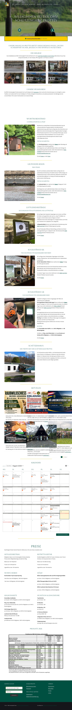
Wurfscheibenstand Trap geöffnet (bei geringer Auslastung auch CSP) (16, 476)
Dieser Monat (9, 465)
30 (32, 472)
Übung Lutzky (33, 475)
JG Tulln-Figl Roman (44, 489)
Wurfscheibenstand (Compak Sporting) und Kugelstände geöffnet (44, 481)
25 (13, 511)
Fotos (49, 156)
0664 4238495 (57, 306)
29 (51, 511)
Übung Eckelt (52, 476)
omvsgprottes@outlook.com (43, 153)
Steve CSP (23, 489)
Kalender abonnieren (63, 534)
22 (51, 502)
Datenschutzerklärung (24, 705)
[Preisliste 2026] (36, 632)
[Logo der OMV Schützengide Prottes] (7, 2)
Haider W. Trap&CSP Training (44, 476)
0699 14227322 (40, 226)
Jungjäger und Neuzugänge (54, 523)
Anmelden (14, 695)
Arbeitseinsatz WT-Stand (54, 515)
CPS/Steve (52, 497)
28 (13, 472)
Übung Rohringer (6, 475)
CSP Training (52, 489)
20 (32, 502)
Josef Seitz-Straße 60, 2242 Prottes (46, 56)
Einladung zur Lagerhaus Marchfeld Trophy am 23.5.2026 (17, 446)
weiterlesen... (68, 452)
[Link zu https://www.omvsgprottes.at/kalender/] (19, 30)
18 (13, 502)
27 (32, 511)
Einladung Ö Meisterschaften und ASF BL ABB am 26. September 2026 (41, 416)
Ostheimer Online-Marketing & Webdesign (50, 705)
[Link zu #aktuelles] (52, 30)
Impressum (19, 705)
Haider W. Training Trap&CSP (34, 489)
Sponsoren (36, 92)
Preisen (42, 156)
